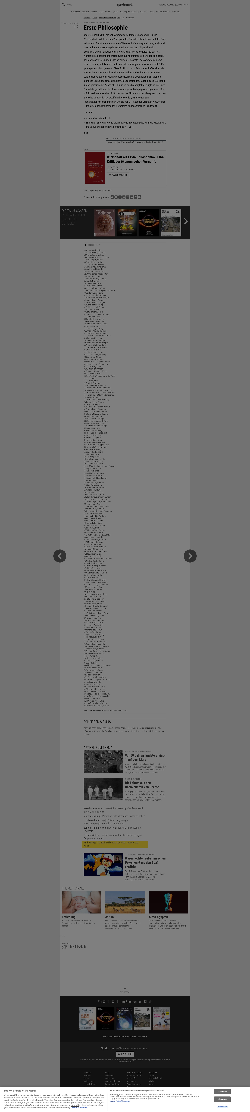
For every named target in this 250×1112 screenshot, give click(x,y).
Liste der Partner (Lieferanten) (120, 1101)
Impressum (83, 1108)
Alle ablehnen (222, 1099)
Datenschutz (75, 1108)
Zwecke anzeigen (222, 1107)
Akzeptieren (222, 1092)
